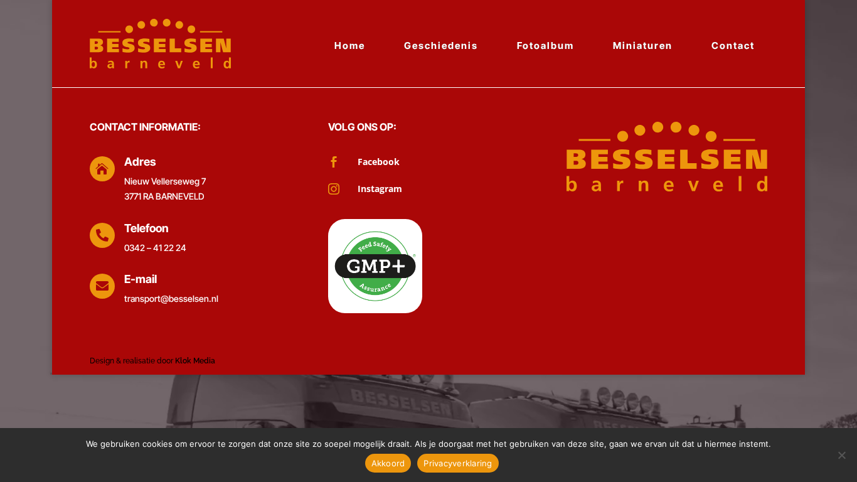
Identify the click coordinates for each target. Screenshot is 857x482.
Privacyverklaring (457, 463)
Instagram (380, 189)
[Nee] (841, 455)
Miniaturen (643, 45)
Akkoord (388, 463)
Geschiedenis (441, 45)
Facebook (379, 162)
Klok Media (195, 360)
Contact (733, 45)
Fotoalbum (545, 45)
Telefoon (146, 228)
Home (349, 45)
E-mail (140, 279)
